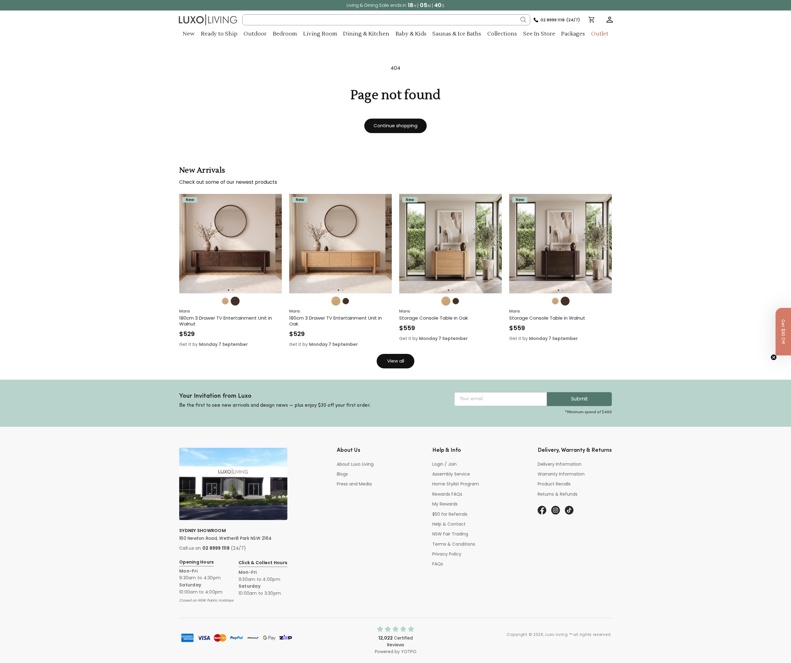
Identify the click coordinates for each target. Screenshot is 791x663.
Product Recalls (554, 484)
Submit (579, 398)
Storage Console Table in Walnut (547, 318)
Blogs (342, 474)
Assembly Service (451, 474)
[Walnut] (235, 301)
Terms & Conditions (453, 544)
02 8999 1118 (216, 548)
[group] (230, 243)
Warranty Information (561, 474)
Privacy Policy (446, 554)
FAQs (437, 564)
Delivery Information (560, 464)
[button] (609, 20)
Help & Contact (449, 524)
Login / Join (444, 464)
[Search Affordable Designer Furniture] (523, 20)
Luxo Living (556, 634)
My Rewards (445, 504)
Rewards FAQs (447, 494)
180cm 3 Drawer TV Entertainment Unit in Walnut (225, 321)
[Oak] (225, 301)
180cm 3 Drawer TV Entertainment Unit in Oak (335, 321)
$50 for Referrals (449, 514)
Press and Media (354, 484)
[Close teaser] (774, 357)
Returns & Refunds (557, 494)
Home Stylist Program (455, 484)
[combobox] (386, 19)
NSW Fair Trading (450, 534)
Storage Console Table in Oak (433, 318)
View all (395, 361)
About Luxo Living (355, 464)
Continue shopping (395, 125)
